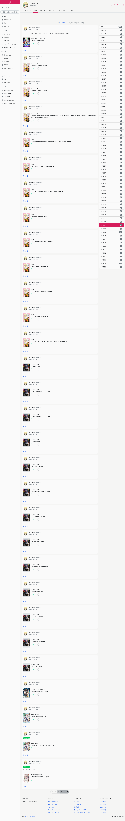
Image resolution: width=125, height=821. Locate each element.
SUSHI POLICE (35, 364)
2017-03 (111, 211)
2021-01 (111, 100)
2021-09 (111, 75)
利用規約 (77, 807)
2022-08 (111, 62)
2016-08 (111, 236)
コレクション (63, 10)
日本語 (27, 817)
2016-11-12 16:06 (33, 763)
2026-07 (111, 34)
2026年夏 (103, 804)
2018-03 (111, 180)
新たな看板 (36, 366)
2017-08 (111, 197)
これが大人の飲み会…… (40, 716)
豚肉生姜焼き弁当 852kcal (40, 266)
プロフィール (27, 10)
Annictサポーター (64, 23)
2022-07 (111, 65)
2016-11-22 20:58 (33, 58)
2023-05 (111, 41)
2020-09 (111, 114)
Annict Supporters (54, 812)
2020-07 (111, 117)
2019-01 (111, 152)
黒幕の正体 (36, 441)
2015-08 (111, 267)
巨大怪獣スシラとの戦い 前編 (41, 416)
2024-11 (111, 37)
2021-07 (111, 79)
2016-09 (111, 232)
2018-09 (111, 166)
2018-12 (111, 156)
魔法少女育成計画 (36, 775)
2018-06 (111, 176)
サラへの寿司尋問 (37, 591)
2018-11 (111, 159)
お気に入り (52, 10)
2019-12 (111, 138)
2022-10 (111, 55)
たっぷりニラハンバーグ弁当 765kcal (43, 166)
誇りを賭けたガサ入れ (38, 641)
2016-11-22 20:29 (33, 108)
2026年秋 (103, 802)
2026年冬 (103, 810)
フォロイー (72, 10)
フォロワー (82, 10)
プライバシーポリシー (81, 810)
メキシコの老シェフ (38, 616)
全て (111, 27)
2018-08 (111, 169)
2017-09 (111, 194)
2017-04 (111, 208)
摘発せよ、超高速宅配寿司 (40, 566)
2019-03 (111, 145)
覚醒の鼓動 (38, 40)
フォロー (116, 5)
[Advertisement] (73, 18)
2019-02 (111, 149)
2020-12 (111, 103)
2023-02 (111, 48)
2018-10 (111, 162)
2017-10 (111, 190)
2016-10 (111, 229)
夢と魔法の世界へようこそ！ (41, 777)
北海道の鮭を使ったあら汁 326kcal (42, 241)
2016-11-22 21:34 (33, 29)
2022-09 (111, 58)
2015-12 (111, 253)
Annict (25, 798)
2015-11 (111, 256)
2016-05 (111, 246)
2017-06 (111, 204)
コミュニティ (78, 802)
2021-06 (111, 82)
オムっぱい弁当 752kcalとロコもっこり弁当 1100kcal (47, 191)
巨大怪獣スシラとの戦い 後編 (41, 391)
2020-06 (111, 121)
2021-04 (111, 89)
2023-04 (111, 44)
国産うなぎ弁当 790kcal (39, 65)
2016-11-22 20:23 (33, 134)
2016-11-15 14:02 (33, 359)
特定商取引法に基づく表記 (82, 812)
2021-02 (111, 96)
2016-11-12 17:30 (33, 684)
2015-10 (111, 260)
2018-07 (111, 173)
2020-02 (111, 135)
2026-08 (111, 30)
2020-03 (111, 131)
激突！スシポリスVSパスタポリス (42, 491)
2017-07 (111, 201)
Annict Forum (52, 804)
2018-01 (111, 187)
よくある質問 (78, 804)
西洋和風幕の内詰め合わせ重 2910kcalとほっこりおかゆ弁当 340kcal (51, 141)
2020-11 (111, 107)
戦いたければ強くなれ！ (40, 691)
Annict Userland (53, 802)
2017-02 (111, 215)
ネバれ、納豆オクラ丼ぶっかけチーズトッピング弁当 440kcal (49, 341)
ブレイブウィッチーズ (38, 689)
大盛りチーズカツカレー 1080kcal (42, 291)
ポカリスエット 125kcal (39, 90)
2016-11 (111, 225)
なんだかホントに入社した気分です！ (43, 745)
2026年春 (103, 807)
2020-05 (111, 124)
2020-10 (111, 110)
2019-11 (111, 142)
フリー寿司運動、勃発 (38, 516)
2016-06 (111, 243)
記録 (35, 10)
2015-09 (111, 263)
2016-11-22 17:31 (33, 309)
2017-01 (111, 218)
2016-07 (111, 239)
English (32, 817)
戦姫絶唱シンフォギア (38, 38)
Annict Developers (54, 810)
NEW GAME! (35, 714)
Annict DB (51, 807)
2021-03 (111, 93)
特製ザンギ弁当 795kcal (39, 216)
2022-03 (111, 69)
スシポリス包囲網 (37, 466)
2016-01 (111, 249)
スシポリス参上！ (37, 666)
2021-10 (111, 72)
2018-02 (111, 183)
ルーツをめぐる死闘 (38, 541)
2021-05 (111, 86)
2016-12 (111, 222)
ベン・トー (34, 64)
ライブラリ (42, 10)
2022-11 (111, 51)
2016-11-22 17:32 (33, 284)
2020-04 (111, 128)
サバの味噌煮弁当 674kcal (40, 316)
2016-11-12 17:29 (33, 734)
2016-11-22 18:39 (33, 209)
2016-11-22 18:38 (33, 259)
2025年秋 (103, 812)
